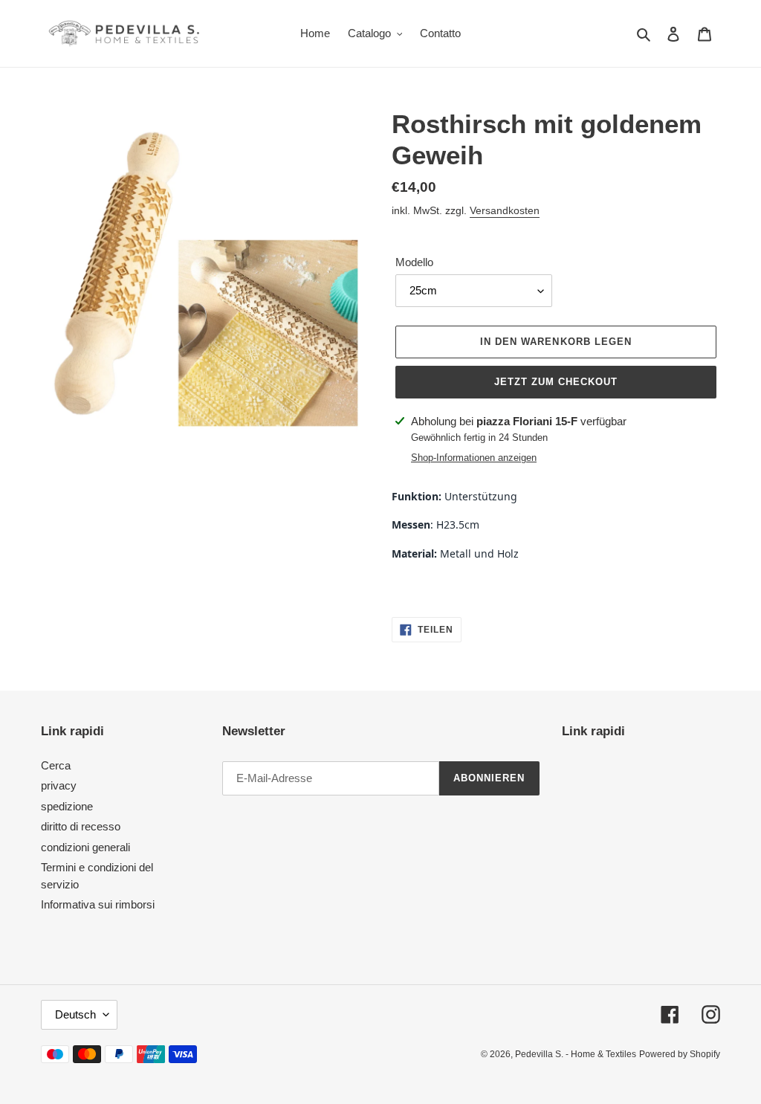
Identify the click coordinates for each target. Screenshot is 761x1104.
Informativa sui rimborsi (98, 904)
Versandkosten (505, 210)
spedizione (67, 806)
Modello (414, 262)
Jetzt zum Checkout (556, 381)
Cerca (56, 765)
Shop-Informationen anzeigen (474, 457)
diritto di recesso (80, 826)
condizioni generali (85, 847)
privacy (59, 785)
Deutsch (75, 1014)
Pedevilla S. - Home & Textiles (575, 1054)
